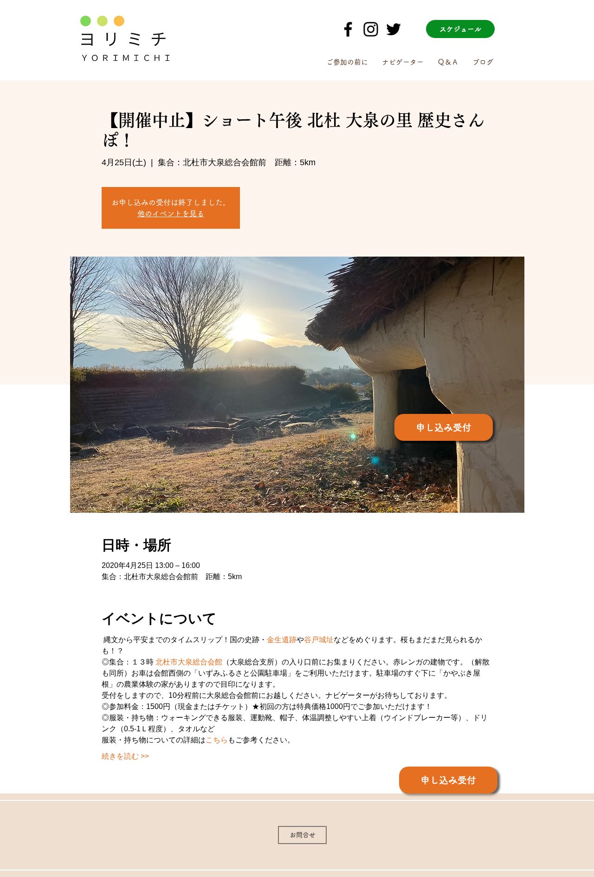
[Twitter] (393, 29)
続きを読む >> (125, 756)
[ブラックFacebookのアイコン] (348, 29)
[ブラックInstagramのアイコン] (371, 29)
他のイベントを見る (170, 213)
